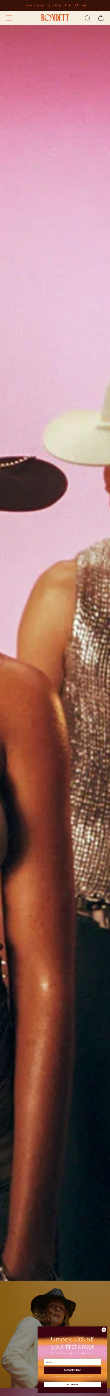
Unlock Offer (72, 1370)
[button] (9, 18)
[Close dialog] (103, 1329)
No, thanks (72, 1384)
